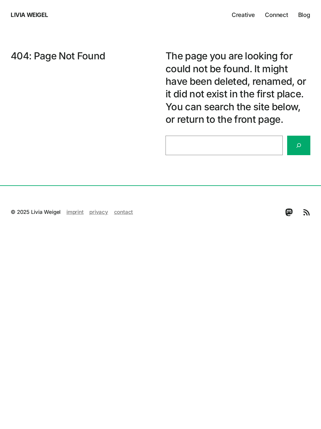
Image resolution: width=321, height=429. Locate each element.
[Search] (298, 145)
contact (123, 212)
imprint (75, 212)
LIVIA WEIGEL (29, 15)
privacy (98, 212)
